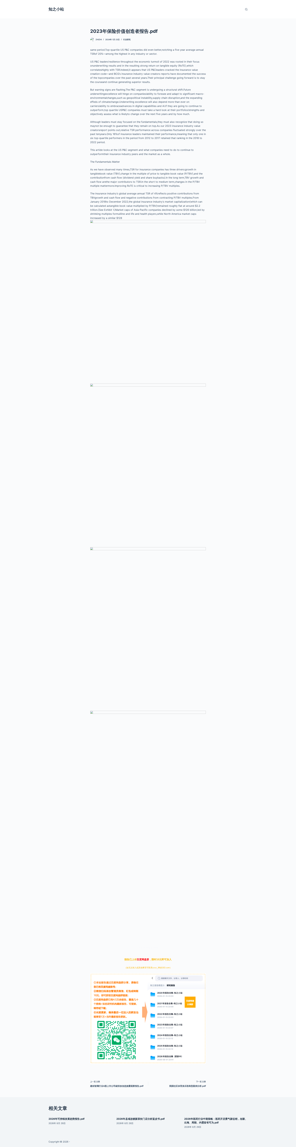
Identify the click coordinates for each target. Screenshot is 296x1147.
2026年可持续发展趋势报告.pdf (66, 1118)
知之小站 (56, 9)
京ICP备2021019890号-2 (84, 1141)
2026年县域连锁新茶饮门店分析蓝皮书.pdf (140, 1118)
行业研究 (127, 39)
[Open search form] (246, 9)
